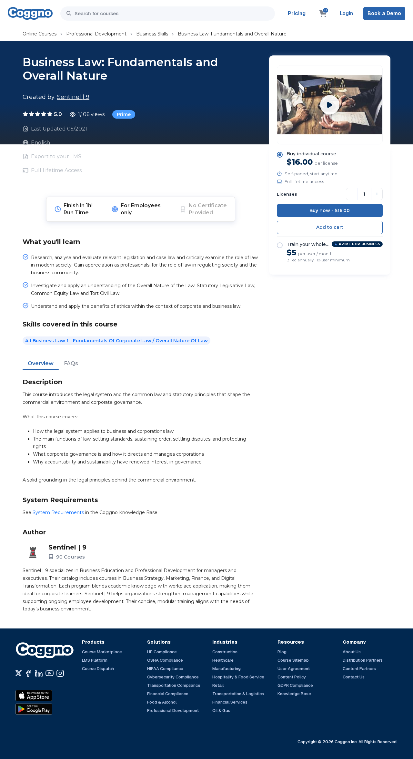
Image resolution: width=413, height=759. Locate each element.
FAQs (71, 363)
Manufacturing (226, 668)
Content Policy (291, 677)
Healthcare (223, 660)
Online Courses (39, 34)
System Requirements (58, 512)
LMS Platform (94, 660)
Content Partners (359, 668)
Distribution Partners (363, 660)
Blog (282, 652)
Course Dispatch (98, 668)
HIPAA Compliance (165, 668)
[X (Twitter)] (18, 673)
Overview (41, 363)
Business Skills (152, 34)
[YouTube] (49, 673)
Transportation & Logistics (238, 693)
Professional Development (96, 34)
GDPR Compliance (295, 685)
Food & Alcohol (161, 702)
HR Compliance (162, 652)
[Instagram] (60, 673)
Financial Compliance (167, 693)
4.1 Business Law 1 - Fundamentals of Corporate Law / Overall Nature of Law (116, 341)
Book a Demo (384, 13)
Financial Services (229, 702)
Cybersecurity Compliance (173, 677)
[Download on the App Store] (47, 695)
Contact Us (354, 677)
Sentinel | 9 (73, 97)
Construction (224, 652)
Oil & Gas (221, 710)
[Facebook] (28, 673)
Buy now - (329, 210)
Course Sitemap (293, 660)
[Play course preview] (329, 104)
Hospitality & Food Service (238, 677)
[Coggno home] (30, 13)
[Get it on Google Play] (47, 709)
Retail (218, 685)
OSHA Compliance (165, 660)
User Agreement (293, 668)
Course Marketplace (102, 652)
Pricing (297, 13)
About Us (352, 652)
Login (346, 13)
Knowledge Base (294, 693)
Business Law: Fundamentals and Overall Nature (232, 34)
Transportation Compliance (173, 685)
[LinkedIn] (39, 673)
